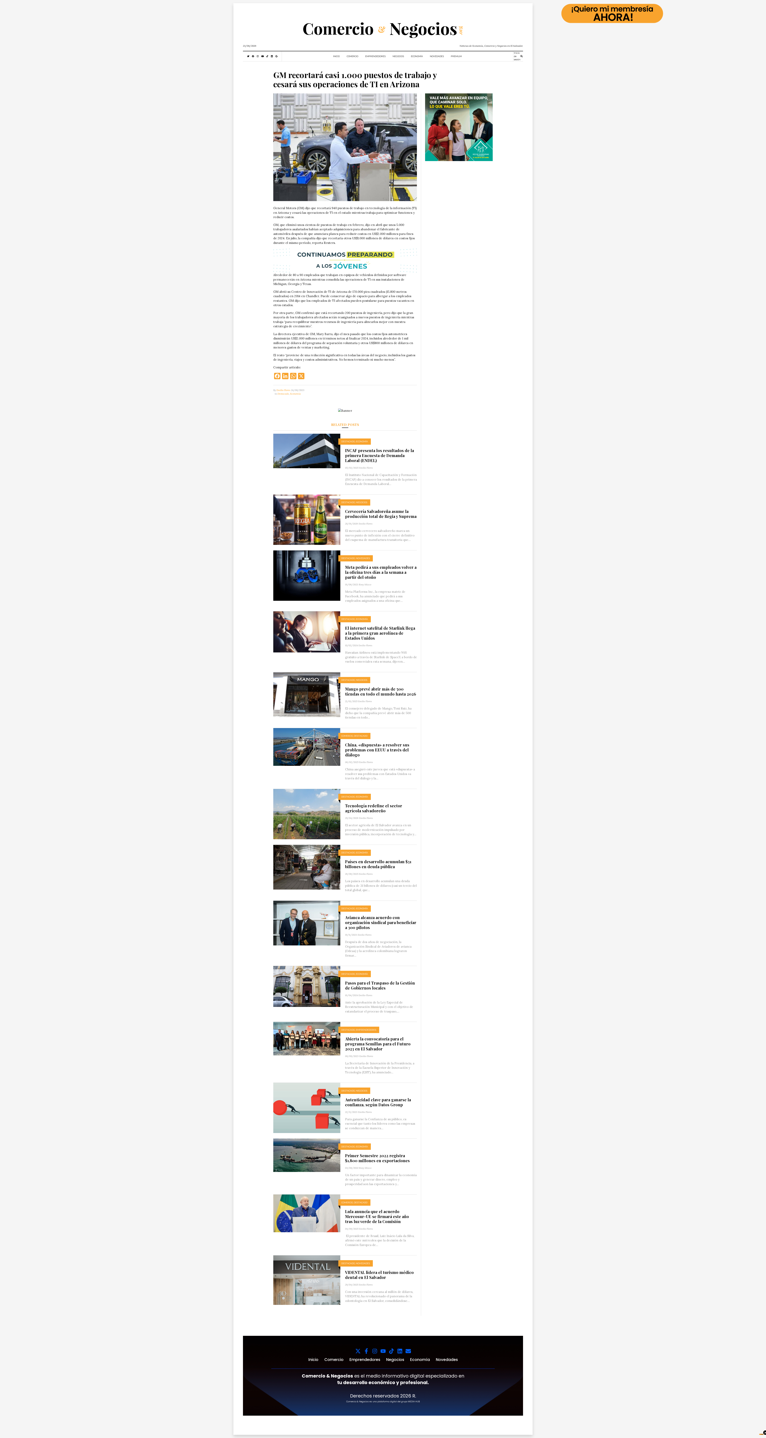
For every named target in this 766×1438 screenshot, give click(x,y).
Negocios (398, 56)
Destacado (283, 393)
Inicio (336, 56)
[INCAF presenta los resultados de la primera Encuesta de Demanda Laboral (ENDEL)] (306, 450)
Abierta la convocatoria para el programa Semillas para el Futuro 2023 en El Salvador (378, 1043)
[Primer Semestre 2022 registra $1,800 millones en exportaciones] (306, 1155)
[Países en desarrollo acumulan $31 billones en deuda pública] (306, 867)
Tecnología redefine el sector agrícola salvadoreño (373, 808)
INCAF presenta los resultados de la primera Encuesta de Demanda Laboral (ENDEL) (379, 455)
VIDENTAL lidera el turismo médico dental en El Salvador (379, 1275)
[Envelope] (408, 1351)
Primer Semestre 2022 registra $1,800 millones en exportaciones (377, 1158)
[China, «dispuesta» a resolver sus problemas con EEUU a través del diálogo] (306, 746)
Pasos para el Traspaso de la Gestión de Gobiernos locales (380, 985)
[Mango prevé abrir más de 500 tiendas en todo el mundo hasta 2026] (306, 694)
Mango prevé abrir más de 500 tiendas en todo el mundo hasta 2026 (380, 691)
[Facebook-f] (366, 1351)
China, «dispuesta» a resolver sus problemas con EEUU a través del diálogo (377, 749)
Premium (456, 56)
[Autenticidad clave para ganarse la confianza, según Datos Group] (306, 1107)
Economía (417, 56)
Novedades (437, 56)
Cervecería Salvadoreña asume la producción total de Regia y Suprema (381, 514)
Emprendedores (375, 56)
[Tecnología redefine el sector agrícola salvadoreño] (306, 814)
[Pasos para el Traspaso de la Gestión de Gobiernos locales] (306, 986)
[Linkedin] (400, 1351)
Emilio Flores (283, 390)
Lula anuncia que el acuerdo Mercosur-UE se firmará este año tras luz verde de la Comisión (377, 1216)
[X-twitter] (358, 1351)
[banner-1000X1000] (459, 127)
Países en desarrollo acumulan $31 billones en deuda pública (378, 864)
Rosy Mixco (365, 584)
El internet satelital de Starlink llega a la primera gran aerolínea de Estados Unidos (380, 633)
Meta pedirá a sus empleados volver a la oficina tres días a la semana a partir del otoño (381, 572)
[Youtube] (383, 1351)
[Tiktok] (391, 1351)
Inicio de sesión (517, 56)
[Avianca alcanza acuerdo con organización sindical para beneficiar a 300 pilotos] (306, 923)
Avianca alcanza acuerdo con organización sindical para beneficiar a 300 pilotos (380, 922)
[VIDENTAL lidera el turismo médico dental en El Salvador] (306, 1280)
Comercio (352, 56)
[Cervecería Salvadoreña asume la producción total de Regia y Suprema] (306, 519)
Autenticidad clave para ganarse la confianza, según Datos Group (378, 1102)
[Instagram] (374, 1351)
